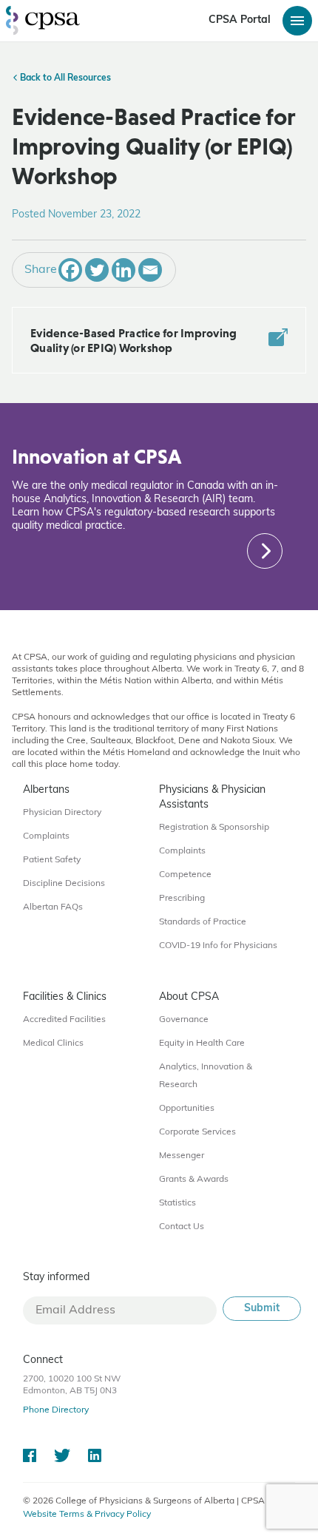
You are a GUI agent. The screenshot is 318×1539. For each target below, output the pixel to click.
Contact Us (181, 1226)
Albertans (46, 790)
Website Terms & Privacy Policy (87, 1514)
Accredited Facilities (64, 1019)
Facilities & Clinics (64, 997)
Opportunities (186, 1108)
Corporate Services (197, 1132)
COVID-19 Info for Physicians (218, 945)
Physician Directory (62, 812)
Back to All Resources (64, 78)
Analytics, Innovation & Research (205, 1076)
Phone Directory (56, 1410)
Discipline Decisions (64, 883)
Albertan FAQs (53, 907)
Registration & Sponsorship (214, 827)
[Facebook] (70, 270)
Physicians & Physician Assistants (212, 798)
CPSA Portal (240, 20)
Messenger (181, 1155)
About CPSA (189, 997)
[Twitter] (97, 270)
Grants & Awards (194, 1179)
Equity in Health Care (202, 1043)
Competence (185, 874)
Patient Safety (52, 860)
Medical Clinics (53, 1043)
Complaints (46, 836)
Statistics (177, 1203)
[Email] (150, 270)
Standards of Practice (202, 922)
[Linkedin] (123, 270)
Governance (184, 1019)
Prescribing (182, 898)
